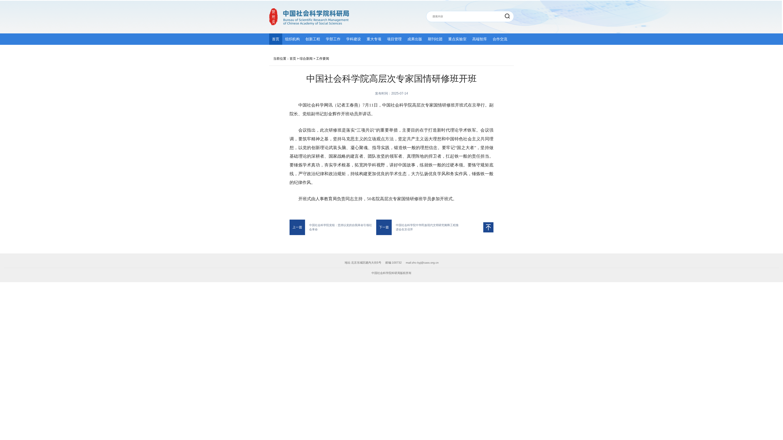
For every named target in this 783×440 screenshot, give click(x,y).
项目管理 (394, 39)
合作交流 (500, 39)
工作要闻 (322, 58)
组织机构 (292, 39)
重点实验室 (457, 39)
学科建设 (353, 39)
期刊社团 (435, 39)
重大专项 (374, 39)
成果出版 (414, 39)
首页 (275, 39)
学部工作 (333, 39)
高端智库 (479, 39)
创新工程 (312, 39)
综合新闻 (306, 58)
